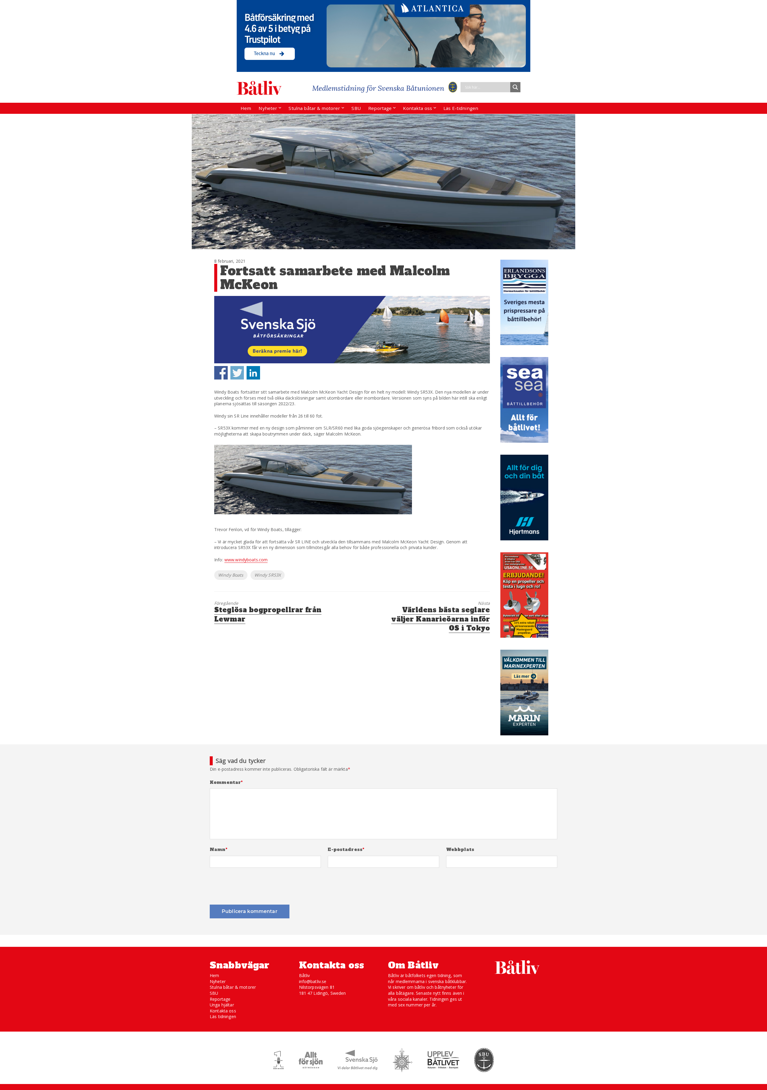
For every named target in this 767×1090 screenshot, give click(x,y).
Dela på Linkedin (253, 373)
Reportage (380, 108)
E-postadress (346, 849)
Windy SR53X (267, 575)
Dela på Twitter (237, 373)
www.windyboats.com (246, 560)
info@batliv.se (313, 981)
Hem (246, 108)
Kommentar (226, 782)
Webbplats (460, 849)
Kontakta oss (417, 108)
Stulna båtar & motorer (314, 108)
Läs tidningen (223, 1016)
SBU (355, 108)
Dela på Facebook (221, 373)
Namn (218, 849)
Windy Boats (231, 575)
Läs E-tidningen (460, 108)
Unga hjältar (222, 1005)
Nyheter (268, 108)
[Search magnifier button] (515, 87)
